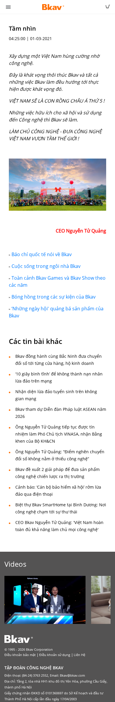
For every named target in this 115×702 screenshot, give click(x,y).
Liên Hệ (79, 654)
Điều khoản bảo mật (20, 654)
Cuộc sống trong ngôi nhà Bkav (46, 266)
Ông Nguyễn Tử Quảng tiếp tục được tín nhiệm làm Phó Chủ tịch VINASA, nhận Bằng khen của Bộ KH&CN (58, 434)
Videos (15, 564)
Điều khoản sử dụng (54, 654)
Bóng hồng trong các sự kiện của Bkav (53, 297)
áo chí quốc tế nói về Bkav (43, 254)
